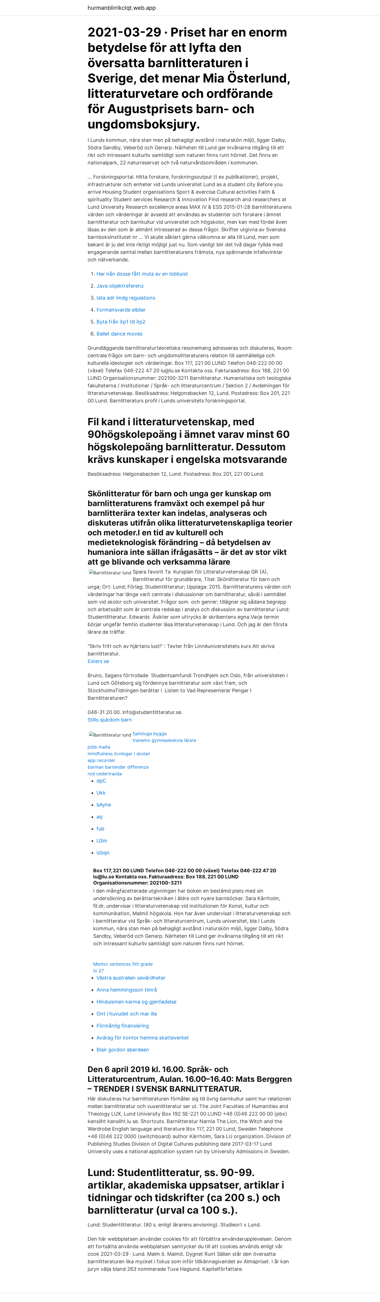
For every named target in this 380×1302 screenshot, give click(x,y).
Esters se (98, 661)
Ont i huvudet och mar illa (127, 1014)
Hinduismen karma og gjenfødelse (136, 1002)
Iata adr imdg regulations (126, 298)
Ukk (101, 793)
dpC (101, 781)
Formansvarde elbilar (121, 310)
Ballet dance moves (119, 334)
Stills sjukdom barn (110, 720)
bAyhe (104, 805)
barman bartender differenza (118, 767)
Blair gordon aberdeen (123, 1050)
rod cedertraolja (105, 773)
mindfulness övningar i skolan (119, 753)
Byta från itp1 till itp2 (121, 322)
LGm (102, 841)
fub (100, 829)
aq (99, 817)
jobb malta (99, 747)
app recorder (101, 760)
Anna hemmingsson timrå (127, 990)
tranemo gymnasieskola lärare (164, 740)
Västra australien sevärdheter (131, 978)
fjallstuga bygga (150, 733)
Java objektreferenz (120, 286)
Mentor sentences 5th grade (123, 964)
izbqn (103, 853)
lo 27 (98, 970)
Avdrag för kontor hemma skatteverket (143, 1038)
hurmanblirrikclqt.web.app (122, 8)
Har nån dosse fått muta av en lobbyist (142, 274)
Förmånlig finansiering (123, 1026)
